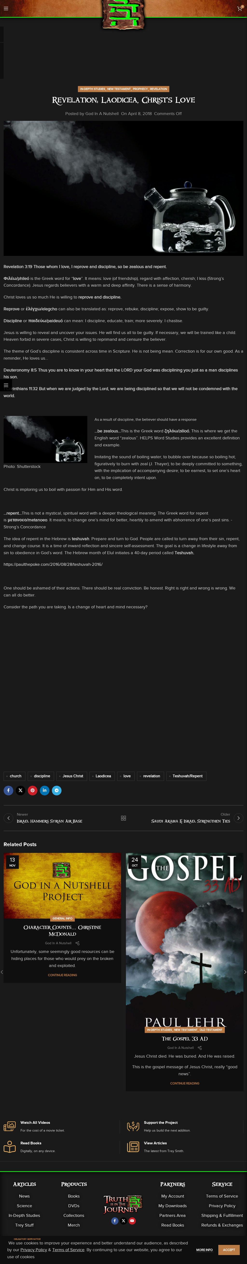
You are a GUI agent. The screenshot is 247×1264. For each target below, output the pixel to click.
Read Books (172, 1225)
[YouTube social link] (132, 1221)
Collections (73, 1215)
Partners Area (172, 1215)
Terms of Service (222, 1196)
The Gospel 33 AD (185, 1039)
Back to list (123, 818)
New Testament (119, 89)
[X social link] (20, 790)
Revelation (158, 89)
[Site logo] (123, 16)
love (127, 776)
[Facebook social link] (8, 790)
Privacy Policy (222, 1205)
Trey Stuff (24, 1225)
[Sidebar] (6, 385)
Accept (229, 1250)
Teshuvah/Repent (188, 776)
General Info (62, 918)
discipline (42, 776)
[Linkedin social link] (44, 790)
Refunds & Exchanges (222, 1225)
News (24, 1196)
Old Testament (211, 1030)
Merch (74, 1225)
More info (204, 1250)
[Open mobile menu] (6, 8)
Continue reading (62, 975)
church (15, 776)
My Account (172, 1196)
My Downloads (172, 1205)
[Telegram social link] (57, 790)
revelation (151, 776)
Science (24, 1205)
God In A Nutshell (102, 113)
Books (74, 1196)
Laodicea (103, 776)
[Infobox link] (62, 1126)
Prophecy (140, 89)
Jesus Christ (73, 776)
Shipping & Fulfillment (222, 1215)
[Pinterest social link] (32, 790)
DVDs (73, 1205)
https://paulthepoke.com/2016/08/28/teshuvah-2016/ (53, 564)
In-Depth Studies (92, 89)
